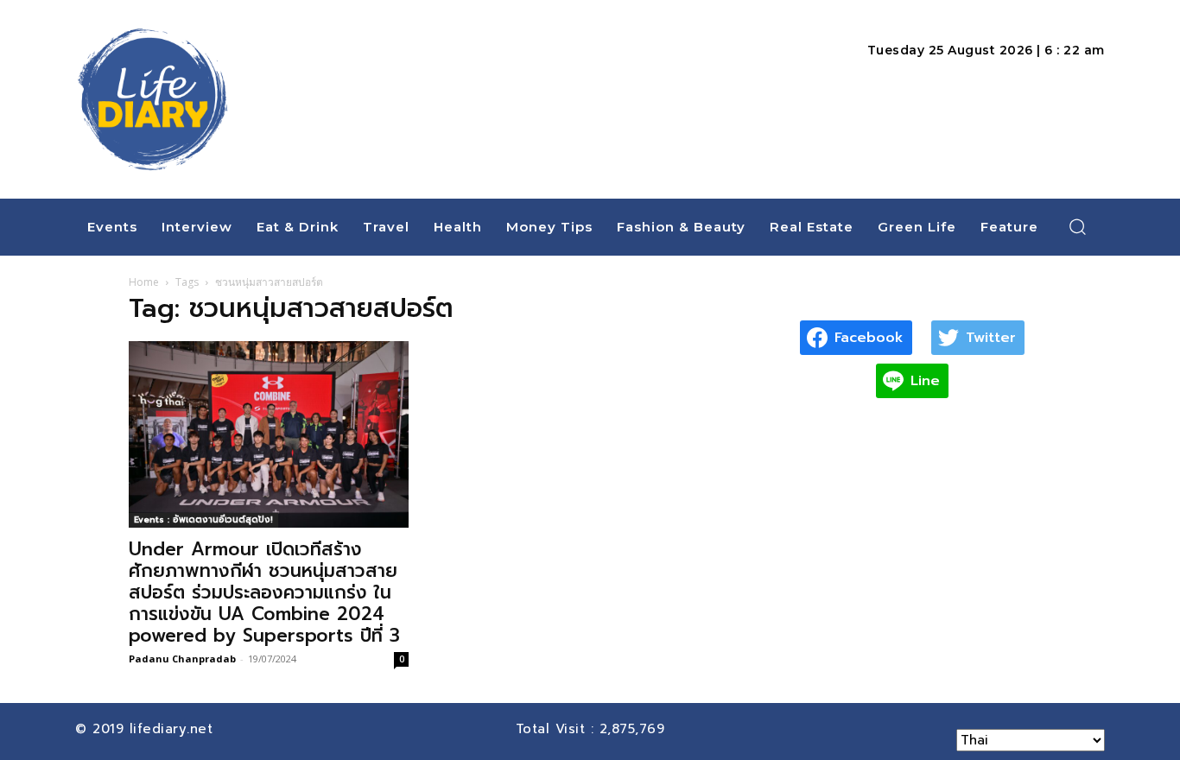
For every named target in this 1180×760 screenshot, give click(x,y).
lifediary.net (174, 728)
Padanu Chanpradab (182, 658)
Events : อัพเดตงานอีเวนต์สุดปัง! (203, 519)
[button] (1078, 226)
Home (144, 282)
